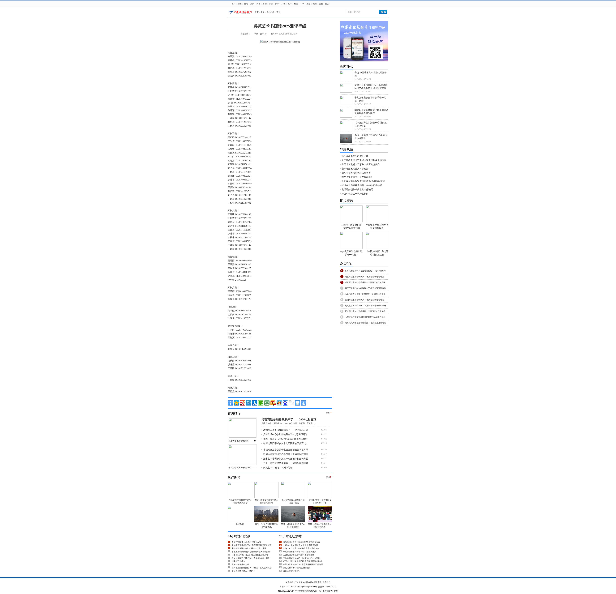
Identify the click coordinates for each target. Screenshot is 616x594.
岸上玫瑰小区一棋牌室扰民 (355, 193)
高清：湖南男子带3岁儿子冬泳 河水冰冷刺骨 (251, 558)
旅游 (308, 4)
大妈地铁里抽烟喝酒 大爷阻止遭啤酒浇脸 (300, 545)
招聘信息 (317, 582)
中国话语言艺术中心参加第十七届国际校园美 (285, 454)
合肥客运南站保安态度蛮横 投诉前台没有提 (363, 181)
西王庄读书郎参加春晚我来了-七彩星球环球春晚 (365, 288)
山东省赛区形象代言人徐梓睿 (356, 173)
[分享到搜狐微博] (273, 403)
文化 (283, 4)
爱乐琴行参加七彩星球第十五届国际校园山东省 (365, 311)
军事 (302, 4)
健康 (315, 4)
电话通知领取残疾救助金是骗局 (357, 189)
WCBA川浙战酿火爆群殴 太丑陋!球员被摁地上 (303, 561)
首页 (233, 4)
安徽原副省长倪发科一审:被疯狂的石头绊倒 (301, 558)
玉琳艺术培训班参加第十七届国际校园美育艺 (285, 458)
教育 (290, 4)
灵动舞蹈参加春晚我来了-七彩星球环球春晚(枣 (365, 300)
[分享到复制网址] (291, 403)
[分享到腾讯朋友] (260, 403)
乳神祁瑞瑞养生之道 (240, 564)
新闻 (246, 4)
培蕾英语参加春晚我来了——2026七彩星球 (288, 419)
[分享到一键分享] (303, 403)
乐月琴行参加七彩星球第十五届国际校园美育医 (365, 282)
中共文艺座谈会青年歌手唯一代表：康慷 (249, 548)
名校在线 (270, 12)
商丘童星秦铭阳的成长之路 (355, 156)
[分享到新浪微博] (242, 403)
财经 (265, 4)
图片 (327, 4)
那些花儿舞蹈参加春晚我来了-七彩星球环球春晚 (365, 323)
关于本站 (289, 582)
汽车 (258, 4)
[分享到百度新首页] (285, 403)
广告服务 (299, 582)
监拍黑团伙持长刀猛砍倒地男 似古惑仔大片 (301, 542)
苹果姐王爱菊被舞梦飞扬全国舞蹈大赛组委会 (251, 552)
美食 (321, 4)
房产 (252, 4)
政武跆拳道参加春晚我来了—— (242, 467)
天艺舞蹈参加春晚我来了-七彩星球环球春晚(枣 (365, 277)
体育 (271, 4)
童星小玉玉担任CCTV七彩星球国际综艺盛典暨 (251, 545)
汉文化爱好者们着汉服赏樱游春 (296, 568)
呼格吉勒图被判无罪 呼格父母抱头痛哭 (299, 552)
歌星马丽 (240, 524)
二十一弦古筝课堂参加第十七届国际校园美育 (285, 463)
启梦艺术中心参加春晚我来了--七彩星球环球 (285, 434)
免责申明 (308, 582)
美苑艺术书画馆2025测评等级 (277, 467)
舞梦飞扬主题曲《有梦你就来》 (357, 177)
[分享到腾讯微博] (248, 403)
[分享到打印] (297, 403)
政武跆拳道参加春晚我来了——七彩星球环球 (285, 430)
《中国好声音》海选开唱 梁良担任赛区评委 (250, 555)
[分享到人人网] (254, 403)
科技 (296, 4)
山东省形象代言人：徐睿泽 (243, 571)
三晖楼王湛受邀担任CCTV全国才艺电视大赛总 (251, 568)
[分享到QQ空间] (236, 403)
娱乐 (277, 4)
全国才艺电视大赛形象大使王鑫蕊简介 (361, 164)
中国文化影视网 (302, 591)
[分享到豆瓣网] (267, 403)
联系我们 (326, 582)
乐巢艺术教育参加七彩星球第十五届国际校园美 (365, 294)
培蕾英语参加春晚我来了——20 (242, 441)
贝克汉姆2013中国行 (291, 571)
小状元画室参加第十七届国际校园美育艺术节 (285, 450)
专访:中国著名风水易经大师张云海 (246, 542)
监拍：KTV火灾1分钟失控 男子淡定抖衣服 (301, 548)
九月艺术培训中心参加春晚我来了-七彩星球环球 (365, 271)
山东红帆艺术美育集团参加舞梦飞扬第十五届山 (365, 317)
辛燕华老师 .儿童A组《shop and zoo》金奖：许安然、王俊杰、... (288, 423)
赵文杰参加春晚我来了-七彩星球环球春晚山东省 (365, 305)
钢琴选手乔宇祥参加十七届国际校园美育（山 (285, 443)
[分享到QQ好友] (279, 403)
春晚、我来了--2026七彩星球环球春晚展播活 (285, 439)
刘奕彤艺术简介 (238, 561)
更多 (328, 413)
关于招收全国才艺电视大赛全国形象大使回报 (364, 160)
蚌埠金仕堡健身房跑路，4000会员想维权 (362, 185)
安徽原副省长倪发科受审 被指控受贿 (298, 555)
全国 (240, 4)
